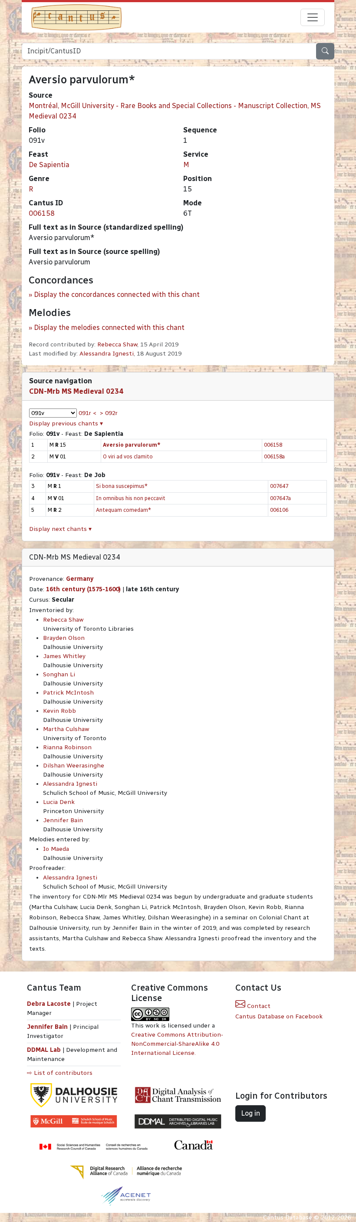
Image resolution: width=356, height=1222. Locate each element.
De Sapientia (49, 165)
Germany (79, 579)
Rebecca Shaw (117, 344)
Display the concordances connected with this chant (117, 294)
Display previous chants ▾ (66, 423)
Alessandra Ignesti (106, 353)
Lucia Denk (59, 802)
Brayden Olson (64, 638)
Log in (250, 1113)
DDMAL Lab (44, 1050)
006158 (42, 213)
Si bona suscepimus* (122, 486)
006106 (279, 510)
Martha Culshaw (66, 729)
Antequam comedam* (123, 510)
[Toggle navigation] (312, 17)
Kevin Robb (59, 711)
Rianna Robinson (67, 747)
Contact (257, 1006)
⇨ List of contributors (59, 1073)
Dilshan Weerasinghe (73, 765)
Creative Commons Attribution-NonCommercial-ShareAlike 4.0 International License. (177, 1044)
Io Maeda (56, 849)
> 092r (109, 413)
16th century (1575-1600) (83, 589)
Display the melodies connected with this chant (109, 327)
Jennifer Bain (63, 820)
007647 (279, 486)
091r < (87, 413)
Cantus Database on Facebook (279, 1016)
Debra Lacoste (49, 1004)
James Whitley (64, 656)
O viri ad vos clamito (128, 456)
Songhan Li (59, 674)
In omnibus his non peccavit (130, 498)
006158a (274, 456)
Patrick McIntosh (68, 692)
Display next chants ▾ (60, 529)
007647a (280, 498)
